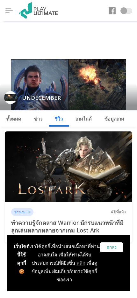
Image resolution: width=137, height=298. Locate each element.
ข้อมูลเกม (114, 118)
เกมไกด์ (84, 118)
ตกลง (111, 247)
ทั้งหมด (13, 118)
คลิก (80, 263)
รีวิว (59, 118)
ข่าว (38, 118)
